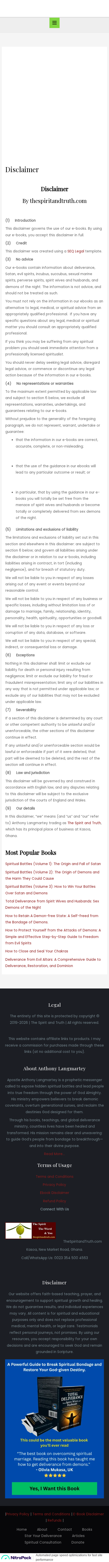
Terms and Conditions (55, 1176)
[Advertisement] (54, 108)
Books (87, 1529)
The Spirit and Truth (84, 823)
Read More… (54, 1154)
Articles (78, 1535)
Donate (77, 1542)
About (42, 1529)
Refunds (55, 1520)
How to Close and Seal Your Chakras (36, 951)
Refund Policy (54, 1201)
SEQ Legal (75, 251)
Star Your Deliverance (43, 1535)
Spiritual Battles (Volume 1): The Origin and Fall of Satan (53, 864)
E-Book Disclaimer (88, 1514)
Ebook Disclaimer (54, 1192)
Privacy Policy (54, 1184)
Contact (65, 1529)
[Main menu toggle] (54, 23)
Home (22, 1529)
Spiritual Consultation (43, 1542)
